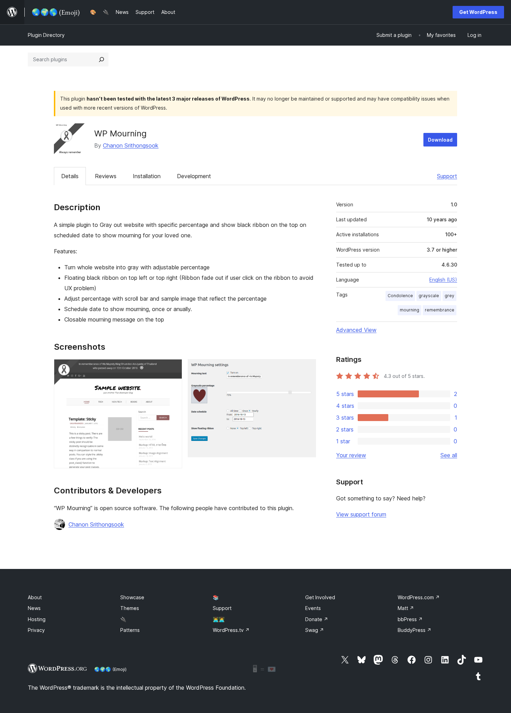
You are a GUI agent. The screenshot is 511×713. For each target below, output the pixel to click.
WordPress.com (419, 597)
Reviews (105, 176)
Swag (314, 630)
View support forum (361, 514)
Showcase (132, 597)
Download (440, 140)
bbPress (410, 619)
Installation (147, 176)
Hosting (37, 619)
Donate (316, 619)
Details (70, 176)
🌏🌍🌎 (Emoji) (110, 669)
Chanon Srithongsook (131, 145)
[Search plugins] (101, 59)
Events (313, 608)
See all (448, 455)
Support (447, 176)
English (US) (443, 280)
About (35, 597)
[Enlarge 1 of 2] (172, 368)
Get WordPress (478, 12)
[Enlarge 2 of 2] (306, 368)
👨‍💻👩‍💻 (219, 619)
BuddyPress (414, 630)
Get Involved (320, 597)
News (34, 608)
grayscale (429, 295)
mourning (409, 309)
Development (194, 176)
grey (449, 295)
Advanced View (356, 329)
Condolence (400, 295)
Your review (351, 455)
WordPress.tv (231, 630)
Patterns (130, 630)
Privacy (36, 630)
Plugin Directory (46, 35)
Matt (406, 608)
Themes (129, 608)
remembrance (439, 309)
